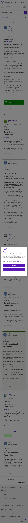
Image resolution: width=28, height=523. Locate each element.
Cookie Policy (19, 261)
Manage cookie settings (14, 272)
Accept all (14, 265)
